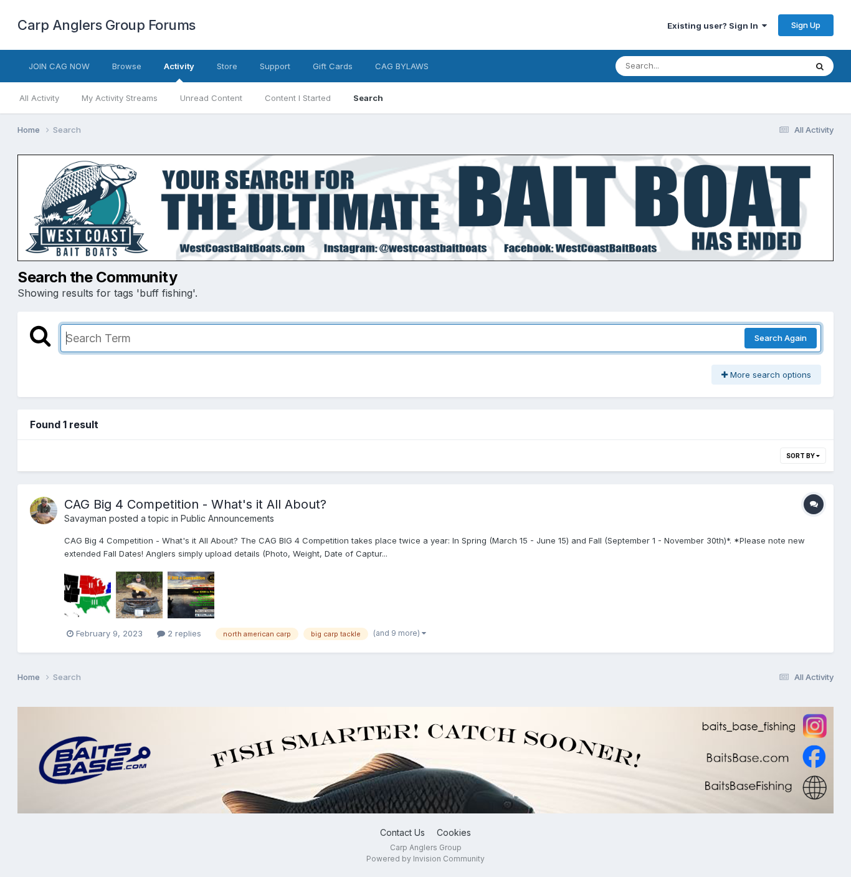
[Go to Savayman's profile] (43, 510)
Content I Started (298, 98)
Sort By (801, 455)
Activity (179, 66)
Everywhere (767, 65)
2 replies (183, 633)
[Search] (820, 66)
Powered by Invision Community (425, 858)
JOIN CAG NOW (59, 66)
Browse (126, 66)
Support (275, 66)
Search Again (780, 338)
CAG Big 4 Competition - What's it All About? (195, 504)
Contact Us (402, 832)
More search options (769, 375)
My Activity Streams (120, 98)
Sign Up (805, 25)
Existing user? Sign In (714, 26)
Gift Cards (333, 66)
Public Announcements (227, 518)
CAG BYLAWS (402, 66)
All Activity (39, 98)
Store (227, 66)
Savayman (85, 518)
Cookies (454, 832)
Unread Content (211, 98)
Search (368, 98)
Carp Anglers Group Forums (106, 25)
